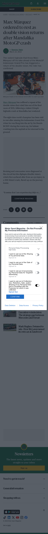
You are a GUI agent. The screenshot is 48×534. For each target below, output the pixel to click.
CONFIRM (15, 297)
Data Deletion (10, 305)
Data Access (24, 305)
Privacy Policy (38, 305)
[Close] (42, 228)
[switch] (37, 254)
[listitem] (24, 249)
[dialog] (24, 267)
